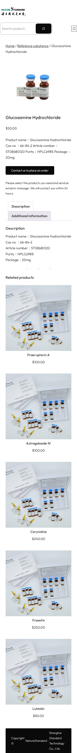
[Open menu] (74, 28)
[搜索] (43, 29)
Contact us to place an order (30, 170)
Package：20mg (18, 260)
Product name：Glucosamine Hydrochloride (38, 236)
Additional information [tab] (29, 216)
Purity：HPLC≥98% (20, 254)
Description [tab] (21, 206)
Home (10, 46)
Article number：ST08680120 (28, 248)
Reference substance (33, 46)
